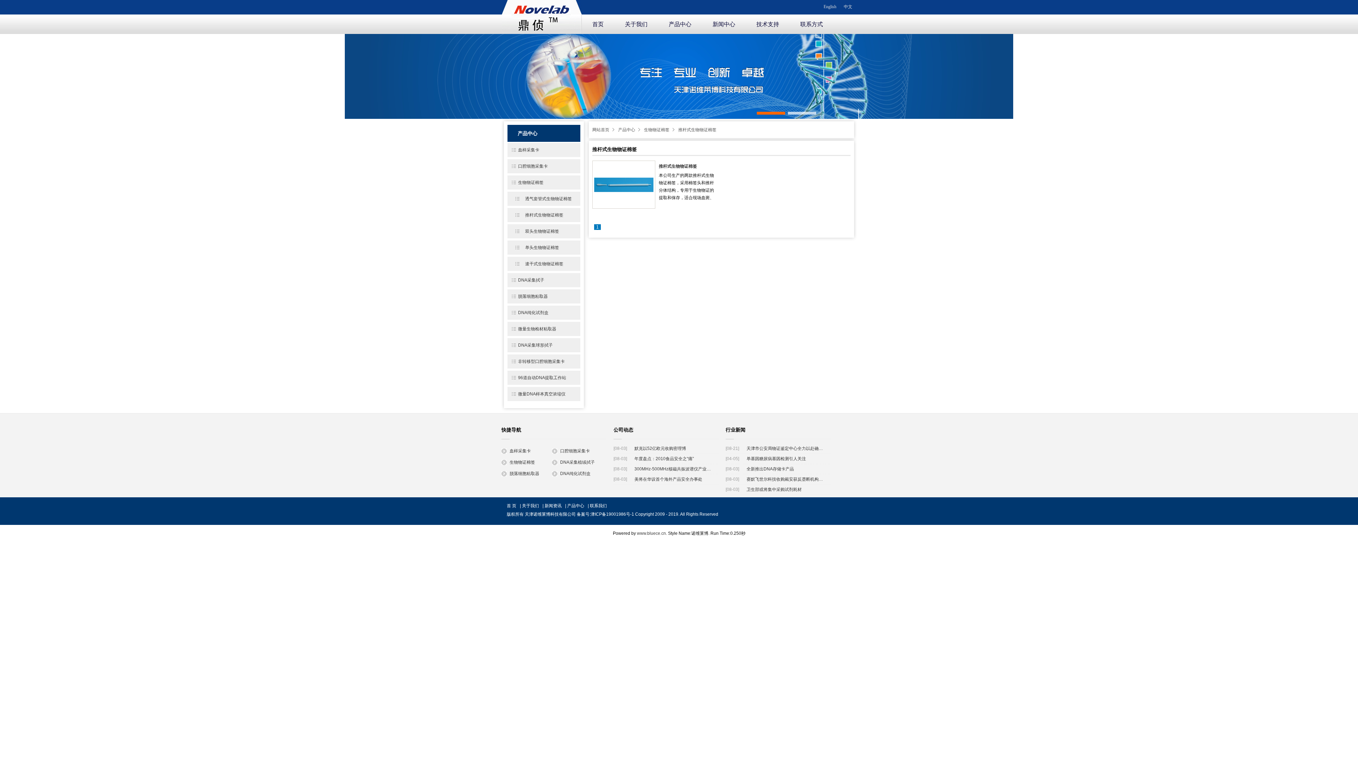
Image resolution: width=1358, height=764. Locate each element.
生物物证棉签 (656, 129)
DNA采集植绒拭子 (577, 462)
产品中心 (680, 24)
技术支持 (767, 24)
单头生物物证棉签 (542, 247)
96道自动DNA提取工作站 (542, 377)
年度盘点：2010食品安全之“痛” (664, 458)
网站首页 (600, 129)
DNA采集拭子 (531, 280)
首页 (598, 24)
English (830, 6)
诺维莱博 (542, 15)
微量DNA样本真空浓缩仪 (541, 394)
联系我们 (598, 505)
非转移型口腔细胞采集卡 (541, 361)
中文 (848, 6)
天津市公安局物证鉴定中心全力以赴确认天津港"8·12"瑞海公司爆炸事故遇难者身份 (786, 448)
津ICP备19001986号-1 (612, 514)
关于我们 (636, 24)
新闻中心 (724, 24)
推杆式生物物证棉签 (697, 129)
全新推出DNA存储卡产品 (770, 469)
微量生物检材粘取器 (537, 328)
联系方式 (811, 24)
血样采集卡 (528, 149)
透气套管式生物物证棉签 (548, 198)
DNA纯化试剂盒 (533, 312)
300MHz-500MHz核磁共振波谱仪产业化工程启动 (673, 469)
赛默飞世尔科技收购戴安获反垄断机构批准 (786, 479)
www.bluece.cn (651, 533)
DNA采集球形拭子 (535, 345)
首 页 (511, 505)
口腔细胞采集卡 (533, 166)
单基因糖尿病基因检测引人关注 (776, 458)
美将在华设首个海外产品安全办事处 (668, 479)
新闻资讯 (553, 505)
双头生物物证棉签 (542, 231)
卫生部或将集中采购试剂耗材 (774, 489)
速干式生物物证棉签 (544, 263)
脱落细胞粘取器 (533, 296)
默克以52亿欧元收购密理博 (660, 448)
